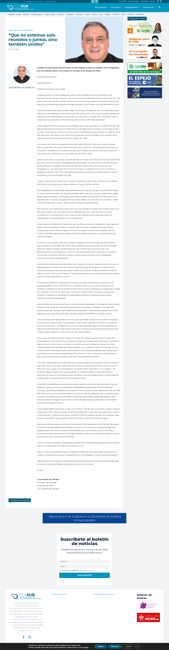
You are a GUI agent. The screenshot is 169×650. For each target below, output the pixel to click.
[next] (96, 1)
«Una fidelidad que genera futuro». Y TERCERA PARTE (39, 1)
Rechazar (114, 646)
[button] (159, 7)
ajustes (85, 647)
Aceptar (100, 646)
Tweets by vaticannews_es (104, 594)
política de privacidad (85, 570)
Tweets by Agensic (59, 594)
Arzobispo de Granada (21, 30)
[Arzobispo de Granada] (21, 74)
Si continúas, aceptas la (76, 570)
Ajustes (129, 646)
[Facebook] (157, 1)
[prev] (92, 1)
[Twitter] (160, 1)
